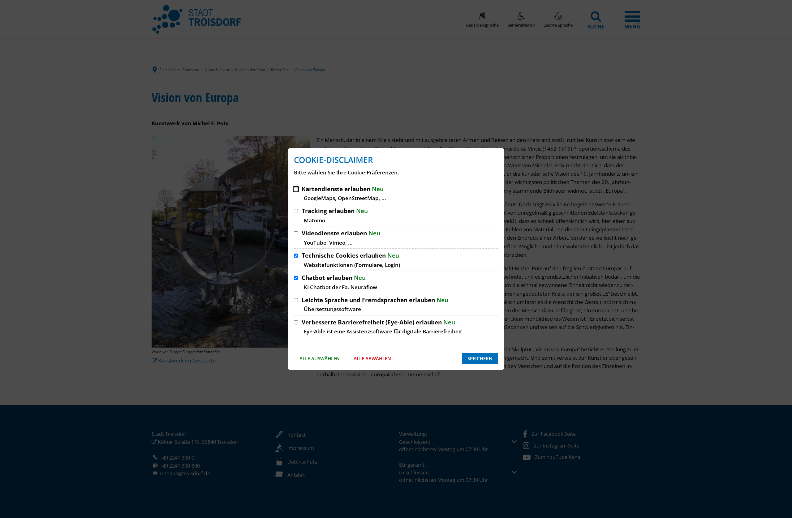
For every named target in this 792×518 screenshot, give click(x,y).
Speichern (480, 358)
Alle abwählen (372, 358)
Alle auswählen (319, 358)
